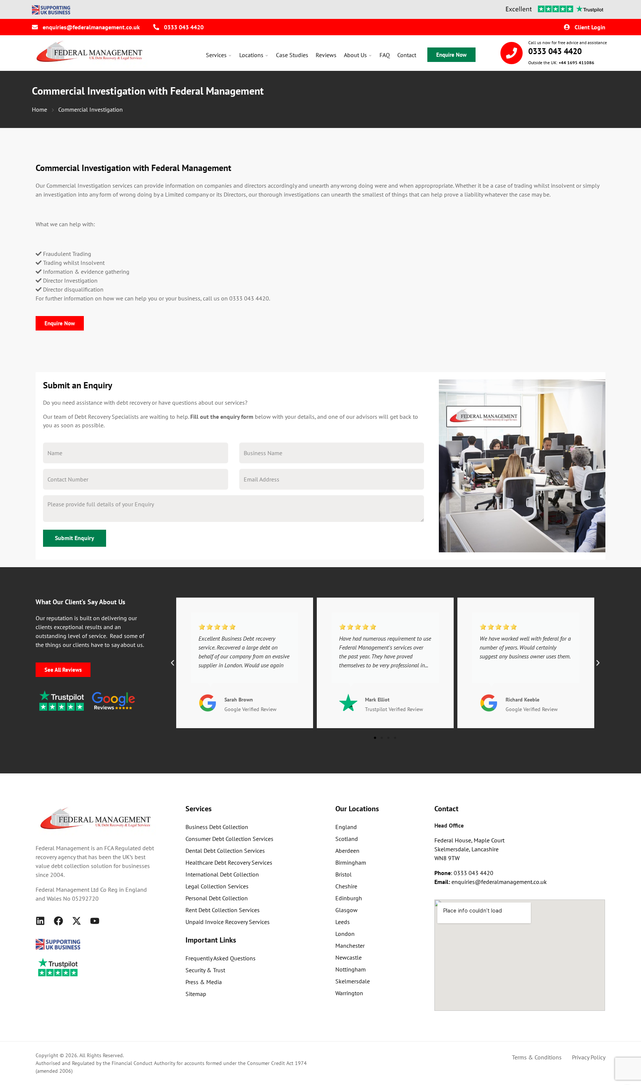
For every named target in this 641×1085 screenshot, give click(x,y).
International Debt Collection (222, 874)
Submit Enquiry (74, 538)
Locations (251, 55)
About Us (355, 55)
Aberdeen (347, 850)
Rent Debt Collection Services (222, 910)
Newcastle (348, 957)
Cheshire (346, 886)
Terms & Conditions (537, 1057)
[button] (172, 663)
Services (216, 55)
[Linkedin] (40, 920)
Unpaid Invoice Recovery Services (227, 921)
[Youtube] (94, 920)
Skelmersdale (352, 981)
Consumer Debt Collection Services (229, 838)
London (345, 933)
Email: (442, 881)
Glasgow (346, 910)
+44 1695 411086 (576, 62)
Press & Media (203, 982)
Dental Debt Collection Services (225, 850)
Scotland (346, 838)
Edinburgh (348, 898)
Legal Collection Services (217, 886)
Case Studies (292, 55)
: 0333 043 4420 (463, 873)
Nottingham (350, 969)
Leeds (342, 921)
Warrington (349, 993)
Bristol (343, 874)
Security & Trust (205, 970)
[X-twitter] (76, 920)
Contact (406, 55)
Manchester (350, 945)
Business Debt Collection (216, 827)
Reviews (326, 55)
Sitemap (195, 993)
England (346, 827)
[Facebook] (58, 920)
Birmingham (350, 862)
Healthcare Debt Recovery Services (228, 862)
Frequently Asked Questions (220, 958)
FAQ (384, 55)
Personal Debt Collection (216, 898)
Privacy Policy (588, 1057)
